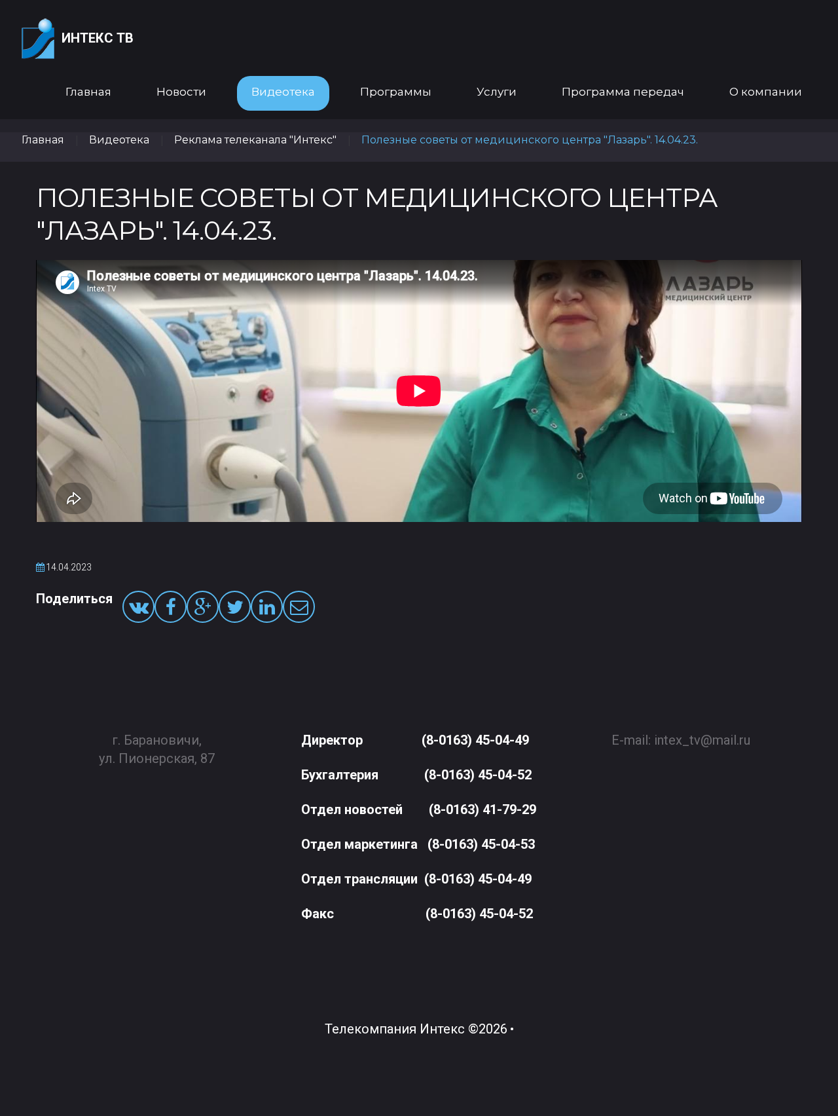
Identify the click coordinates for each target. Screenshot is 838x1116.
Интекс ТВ (98, 38)
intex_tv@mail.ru (702, 740)
